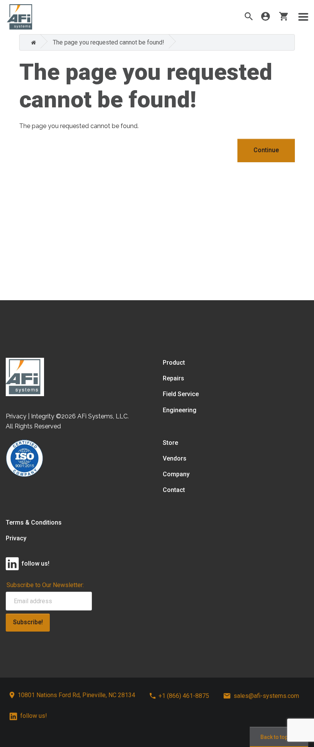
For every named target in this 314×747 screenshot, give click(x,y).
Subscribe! (28, 622)
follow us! (33, 715)
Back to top (274, 737)
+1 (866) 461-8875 (184, 695)
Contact (174, 490)
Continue (266, 150)
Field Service (181, 394)
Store (170, 442)
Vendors (174, 458)
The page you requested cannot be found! (108, 42)
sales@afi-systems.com (266, 695)
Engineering (179, 410)
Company (176, 474)
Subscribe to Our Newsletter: (45, 585)
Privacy (16, 538)
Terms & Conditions (34, 522)
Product (174, 362)
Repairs (173, 378)
